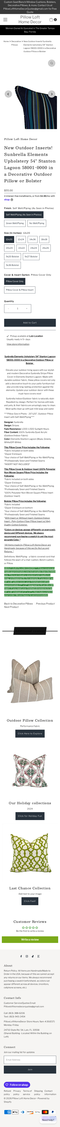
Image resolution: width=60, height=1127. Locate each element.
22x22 (21, 248)
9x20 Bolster (12, 256)
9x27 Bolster (31, 256)
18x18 (44, 239)
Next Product (11, 606)
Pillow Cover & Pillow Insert (20, 290)
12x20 (9, 239)
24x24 (33, 248)
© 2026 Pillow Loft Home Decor (20, 1098)
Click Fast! (30, 901)
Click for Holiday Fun (30, 816)
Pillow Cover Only (15, 281)
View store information (18, 344)
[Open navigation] (5, 20)
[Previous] (8, 94)
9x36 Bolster (12, 265)
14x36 (33, 239)
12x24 (21, 239)
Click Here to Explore (30, 733)
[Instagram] (27, 956)
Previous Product (45, 603)
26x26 (45, 248)
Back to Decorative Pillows (18, 603)
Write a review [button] (30, 939)
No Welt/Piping (36, 223)
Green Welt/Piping (15, 223)
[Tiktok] (33, 956)
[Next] (51, 94)
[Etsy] (39, 956)
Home (6, 41)
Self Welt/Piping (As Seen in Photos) (24, 214)
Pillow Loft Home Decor (30, 19)
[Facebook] (21, 956)
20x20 (9, 248)
